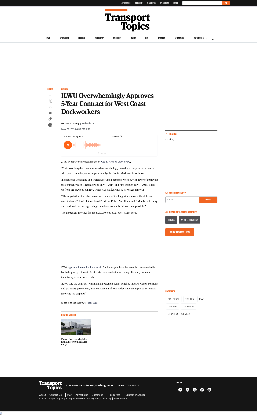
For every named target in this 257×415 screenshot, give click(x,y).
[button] (50, 119)
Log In (175, 3)
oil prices (189, 306)
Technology (99, 38)
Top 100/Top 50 (199, 38)
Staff (69, 394)
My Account (164, 3)
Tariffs (189, 299)
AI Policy (107, 398)
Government (64, 38)
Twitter (187, 390)
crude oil (174, 299)
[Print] (50, 125)
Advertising (126, 3)
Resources (115, 394)
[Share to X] (50, 101)
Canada (172, 306)
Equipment (117, 38)
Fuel (147, 38)
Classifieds (151, 3)
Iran (201, 299)
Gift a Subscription (191, 219)
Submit (208, 199)
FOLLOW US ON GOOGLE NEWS (180, 232)
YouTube (195, 390)
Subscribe (138, 3)
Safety (133, 38)
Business (81, 38)
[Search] (226, 3)
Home (48, 38)
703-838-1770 (132, 385)
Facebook (180, 390)
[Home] (128, 20)
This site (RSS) (209, 390)
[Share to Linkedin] (50, 107)
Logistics (161, 38)
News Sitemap (121, 398)
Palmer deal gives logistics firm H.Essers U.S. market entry (74, 341)
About (42, 394)
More (212, 38)
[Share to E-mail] (50, 113)
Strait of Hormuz (179, 314)
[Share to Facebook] (50, 95)
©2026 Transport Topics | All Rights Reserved (62, 398)
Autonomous (179, 38)
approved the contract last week (85, 267)
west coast (92, 302)
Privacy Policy (94, 398)
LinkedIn (202, 390)
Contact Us (55, 394)
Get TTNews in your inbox (115, 161)
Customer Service (136, 394)
